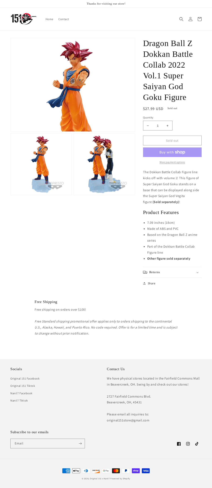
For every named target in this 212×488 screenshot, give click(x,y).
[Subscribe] (80, 443)
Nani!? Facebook (21, 393)
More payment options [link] (172, 162)
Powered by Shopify (120, 478)
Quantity (148, 117)
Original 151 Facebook (25, 378)
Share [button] (151, 283)
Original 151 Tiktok (22, 386)
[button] (181, 19)
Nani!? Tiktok (19, 400)
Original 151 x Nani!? (100, 478)
